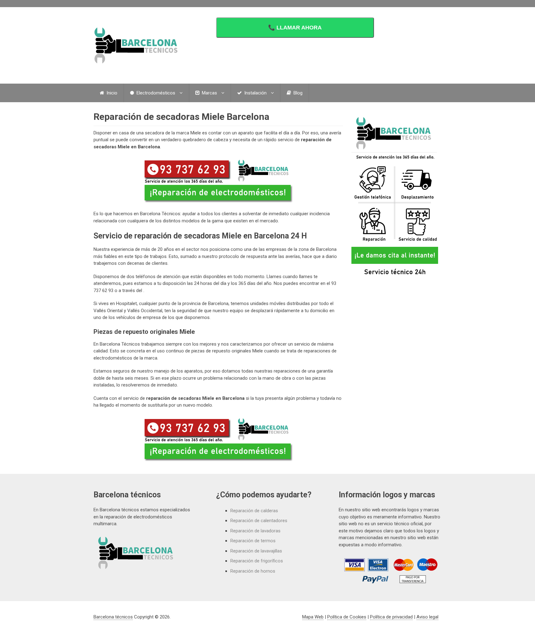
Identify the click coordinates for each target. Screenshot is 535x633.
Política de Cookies (346, 617)
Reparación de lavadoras (255, 531)
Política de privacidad (391, 617)
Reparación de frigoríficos (256, 561)
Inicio (111, 93)
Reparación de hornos (252, 571)
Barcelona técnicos (113, 617)
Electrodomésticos (155, 93)
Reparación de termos (253, 541)
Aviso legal (427, 617)
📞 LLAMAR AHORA (295, 27)
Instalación (255, 93)
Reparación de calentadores (258, 520)
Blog (297, 93)
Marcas (209, 93)
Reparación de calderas (254, 510)
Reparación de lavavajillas (256, 551)
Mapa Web (313, 617)
